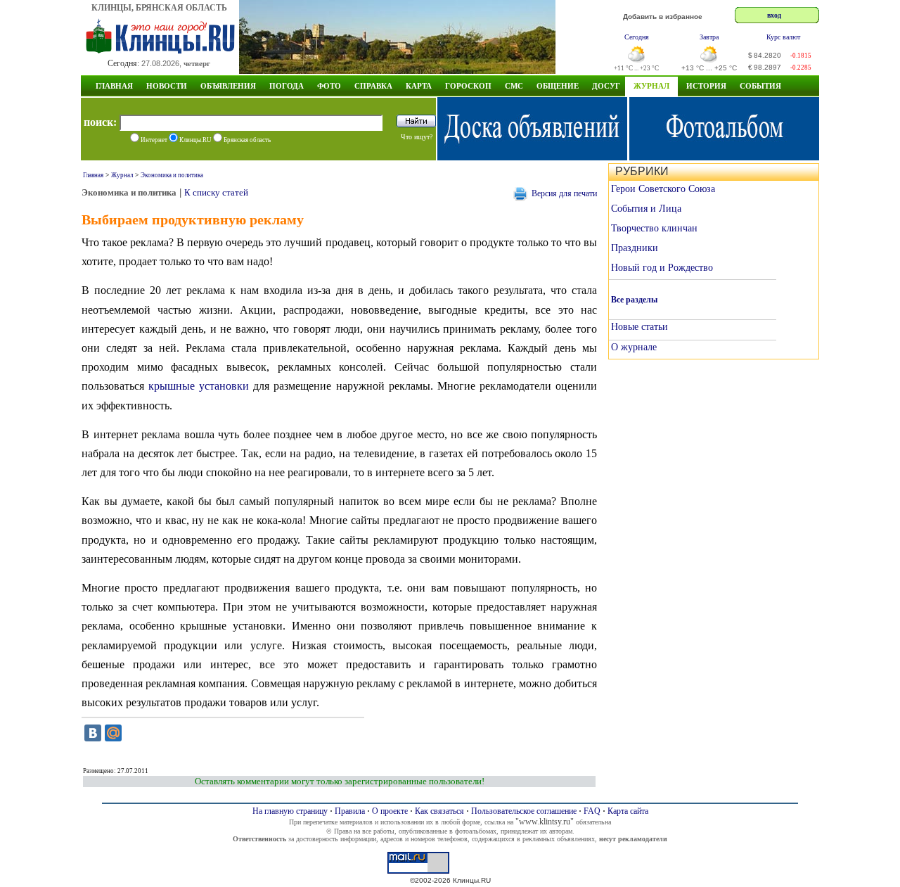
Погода (286, 86)
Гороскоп (468, 86)
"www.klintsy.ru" (544, 822)
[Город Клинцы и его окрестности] (397, 70)
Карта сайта (628, 811)
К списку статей (216, 192)
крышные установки (198, 386)
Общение (557, 86)
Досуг (606, 86)
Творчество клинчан (654, 228)
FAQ (592, 811)
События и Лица (646, 208)
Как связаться (439, 811)
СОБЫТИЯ (760, 86)
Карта (419, 86)
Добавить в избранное (662, 16)
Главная (114, 86)
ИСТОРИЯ (706, 86)
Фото (329, 86)
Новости (166, 86)
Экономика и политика (172, 175)
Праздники (634, 248)
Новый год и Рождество (662, 267)
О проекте (390, 811)
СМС (514, 86)
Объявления (228, 86)
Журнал (651, 86)
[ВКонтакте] (92, 733)
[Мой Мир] (113, 733)
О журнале (634, 347)
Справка (373, 86)
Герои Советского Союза (663, 189)
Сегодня (636, 37)
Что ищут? (416, 137)
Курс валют (783, 37)
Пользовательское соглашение (524, 811)
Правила (350, 811)
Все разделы (634, 300)
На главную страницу (290, 811)
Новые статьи (639, 326)
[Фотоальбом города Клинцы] (724, 156)
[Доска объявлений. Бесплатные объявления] (532, 156)
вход (774, 15)
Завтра (709, 37)
